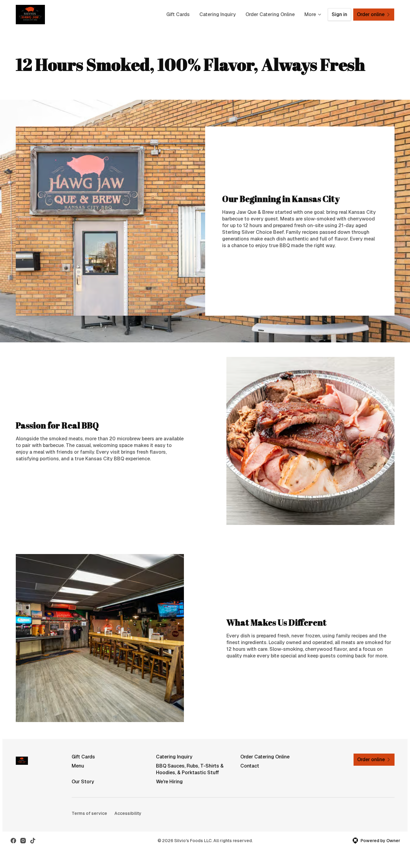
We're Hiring (169, 781)
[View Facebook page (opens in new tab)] (13, 840)
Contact (249, 766)
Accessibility (127, 813)
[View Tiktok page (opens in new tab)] (32, 840)
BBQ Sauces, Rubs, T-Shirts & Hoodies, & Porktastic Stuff (190, 769)
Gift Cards (178, 14)
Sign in (339, 14)
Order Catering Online (270, 14)
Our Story (83, 781)
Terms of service (89, 813)
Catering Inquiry (217, 14)
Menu (78, 766)
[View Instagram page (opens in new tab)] (23, 840)
